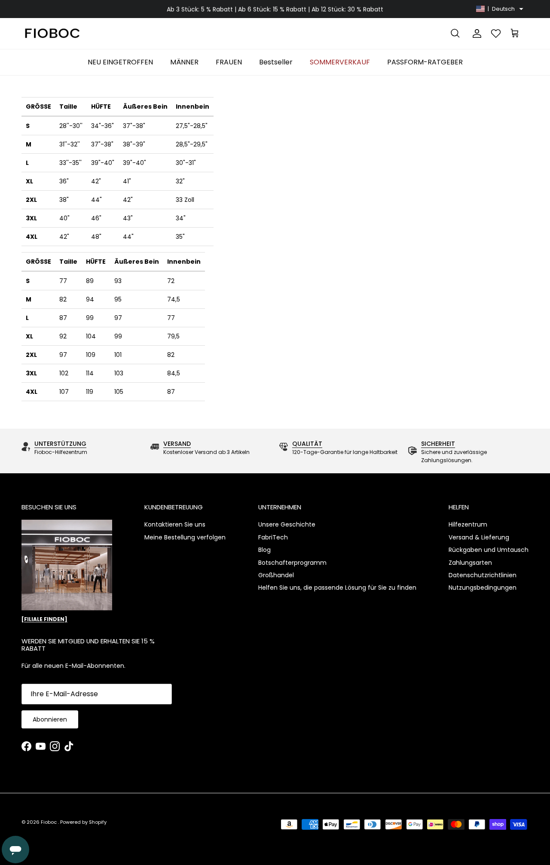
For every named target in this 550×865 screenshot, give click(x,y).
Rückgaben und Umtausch (489, 549)
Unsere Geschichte (286, 524)
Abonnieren (50, 719)
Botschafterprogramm (292, 562)
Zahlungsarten (470, 562)
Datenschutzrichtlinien (482, 575)
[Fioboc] (51, 34)
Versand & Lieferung (479, 537)
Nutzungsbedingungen (482, 587)
